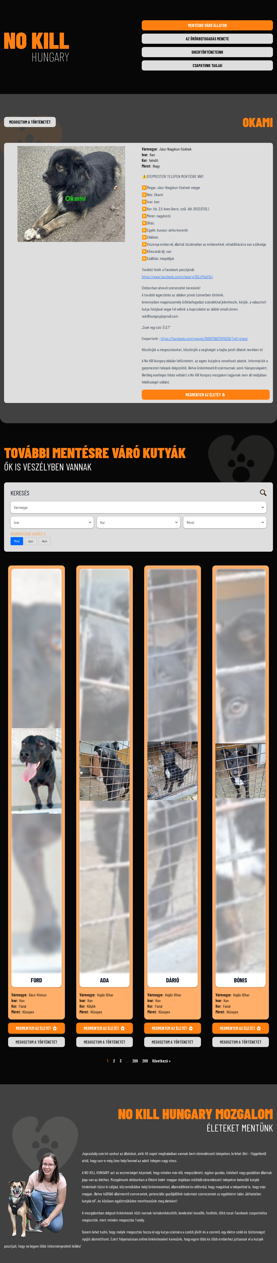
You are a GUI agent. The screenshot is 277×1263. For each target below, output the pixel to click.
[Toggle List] (262, 507)
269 (145, 1060)
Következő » (161, 1060)
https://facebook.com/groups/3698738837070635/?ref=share (204, 338)
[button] (17, 541)
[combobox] (135, 507)
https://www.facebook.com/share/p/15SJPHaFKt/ (177, 276)
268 (135, 1060)
